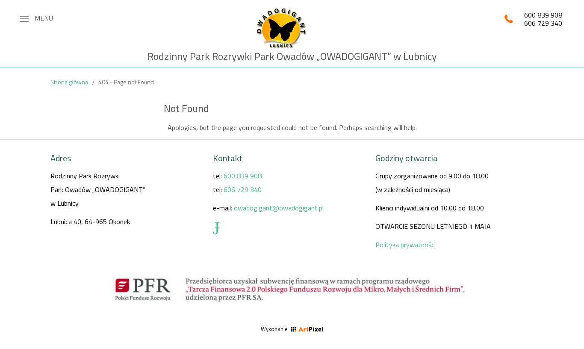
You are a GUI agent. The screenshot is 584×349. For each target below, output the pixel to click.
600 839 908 (543, 15)
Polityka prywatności (405, 245)
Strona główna (69, 81)
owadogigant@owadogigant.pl (279, 208)
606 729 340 (543, 23)
